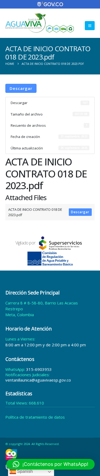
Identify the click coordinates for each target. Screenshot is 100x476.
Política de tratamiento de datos (35, 417)
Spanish (24, 471)
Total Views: (17, 403)
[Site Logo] (39, 23)
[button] (90, 25)
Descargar (21, 88)
